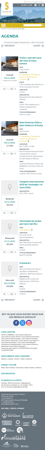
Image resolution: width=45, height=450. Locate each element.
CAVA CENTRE (8, 332)
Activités (3, 383)
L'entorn (16, 359)
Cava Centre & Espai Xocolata (10, 339)
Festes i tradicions (26, 359)
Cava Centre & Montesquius (26, 343)
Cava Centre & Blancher (23, 335)
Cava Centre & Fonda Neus (30, 337)
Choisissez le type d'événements (17, 42)
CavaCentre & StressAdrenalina (11, 344)
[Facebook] (36, 5)
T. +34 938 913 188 (6, 402)
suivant (36, 46)
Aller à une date (37, 42)
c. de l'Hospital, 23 (7, 398)
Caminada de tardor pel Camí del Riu (30, 222)
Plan (30, 385)
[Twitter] (39, 5)
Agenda (14, 29)
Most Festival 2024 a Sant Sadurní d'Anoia (31, 124)
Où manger (24, 385)
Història (3, 359)
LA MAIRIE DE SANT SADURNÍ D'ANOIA (34, 1)
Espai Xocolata (29, 368)
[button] (3, 26)
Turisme (9, 29)
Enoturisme (19, 368)
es (25, 5)
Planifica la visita (11, 380)
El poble (10, 359)
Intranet (20, 408)
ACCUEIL (3, 29)
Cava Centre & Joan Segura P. (29, 341)
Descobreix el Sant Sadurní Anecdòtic (13, 346)
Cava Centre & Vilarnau (30, 344)
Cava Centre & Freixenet (29, 339)
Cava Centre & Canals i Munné (10, 337)
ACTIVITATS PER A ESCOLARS (27, 348)
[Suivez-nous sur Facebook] (16, 323)
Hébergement (25, 383)
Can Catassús (24, 230)
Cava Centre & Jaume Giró (9, 341)
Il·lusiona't (25, 263)
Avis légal (5, 408)
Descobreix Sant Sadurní (15, 356)
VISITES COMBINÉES (7, 335)
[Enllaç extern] (28, 415)
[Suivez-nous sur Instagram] (29, 323)
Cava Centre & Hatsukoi (8, 343)
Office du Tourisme (14, 383)
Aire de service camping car (10, 385)
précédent (8, 46)
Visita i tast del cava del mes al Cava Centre (30, 60)
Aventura (38, 368)
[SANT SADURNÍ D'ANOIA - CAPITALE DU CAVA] (7, 15)
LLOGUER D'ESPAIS (7, 350)
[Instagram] (43, 5)
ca (22, 5)
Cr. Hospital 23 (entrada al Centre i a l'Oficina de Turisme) (29, 77)
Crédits (13, 408)
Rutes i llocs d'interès (8, 368)
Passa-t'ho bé (8, 365)
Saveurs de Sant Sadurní (9, 348)
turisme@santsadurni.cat (9, 404)
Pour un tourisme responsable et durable (14, 387)
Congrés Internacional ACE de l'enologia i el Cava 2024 (31, 184)
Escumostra (8, 373)
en (31, 5)
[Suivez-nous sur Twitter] (23, 323)
